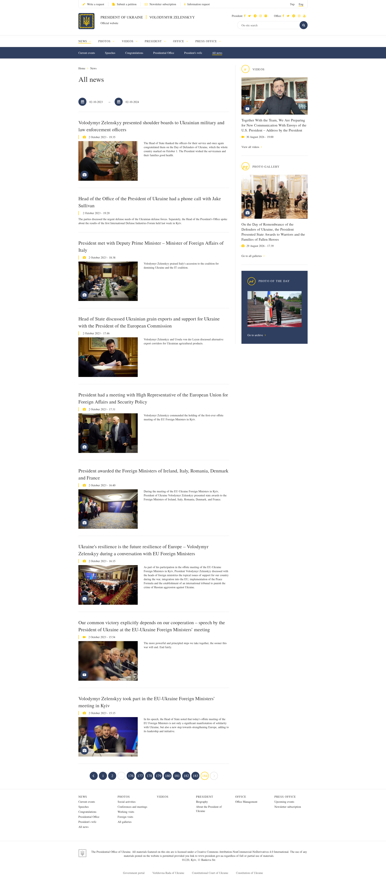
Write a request (95, 4)
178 (149, 775)
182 (186, 775)
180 (167, 775)
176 (130, 775)
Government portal (134, 873)
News (93, 68)
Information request (198, 4)
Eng (301, 4)
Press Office (285, 797)
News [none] (83, 41)
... (121, 775)
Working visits (126, 812)
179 (158, 775)
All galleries (124, 822)
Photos (124, 797)
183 (195, 775)
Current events (86, 53)
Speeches (110, 53)
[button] (250, 16)
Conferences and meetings (132, 807)
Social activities (127, 802)
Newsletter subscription (163, 4)
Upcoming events (284, 802)
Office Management (246, 802)
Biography (202, 802)
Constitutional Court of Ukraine (210, 873)
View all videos (250, 147)
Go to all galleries (252, 256)
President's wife (193, 53)
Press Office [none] (206, 41)
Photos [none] (105, 41)
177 (140, 775)
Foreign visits (125, 817)
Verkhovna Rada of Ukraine (168, 873)
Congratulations (134, 53)
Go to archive (255, 335)
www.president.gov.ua (211, 856)
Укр (292, 4)
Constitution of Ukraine (249, 873)
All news (217, 53)
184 (204, 775)
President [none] (154, 41)
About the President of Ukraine (209, 809)
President (204, 797)
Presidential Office (163, 53)
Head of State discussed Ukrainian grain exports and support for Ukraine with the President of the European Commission (149, 322)
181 (177, 775)
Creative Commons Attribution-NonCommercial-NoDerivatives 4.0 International (242, 852)
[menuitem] (86, 41)
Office (240, 797)
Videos (162, 797)
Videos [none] (128, 41)
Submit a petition (127, 4)
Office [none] (179, 41)
